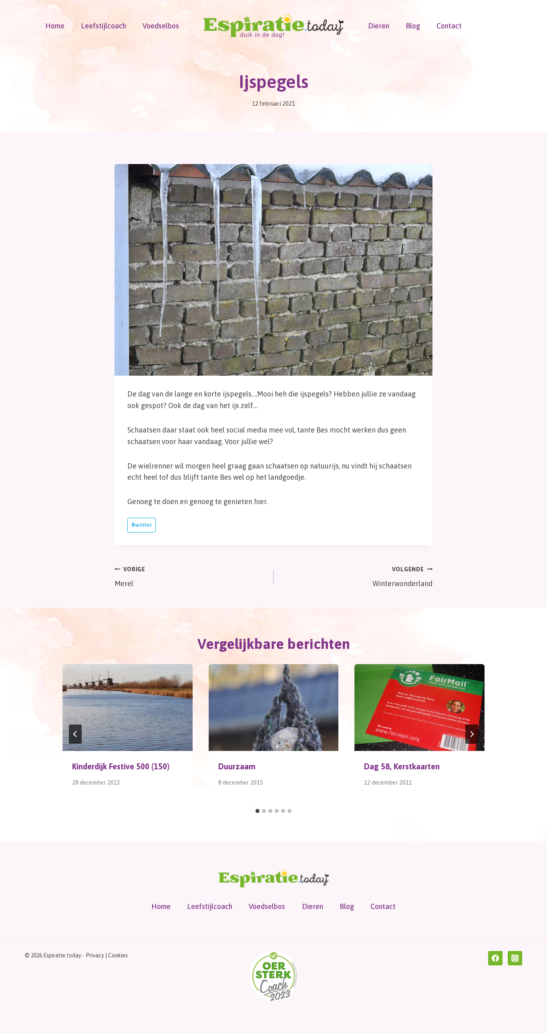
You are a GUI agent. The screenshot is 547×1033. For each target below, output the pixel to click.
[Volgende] (471, 734)
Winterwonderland (402, 577)
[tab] (257, 811)
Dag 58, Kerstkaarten (402, 766)
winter (141, 525)
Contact (449, 26)
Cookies (118, 955)
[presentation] (127, 707)
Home (54, 26)
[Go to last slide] (75, 734)
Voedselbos (161, 26)
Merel (130, 577)
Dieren (378, 26)
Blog (413, 26)
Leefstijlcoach (103, 26)
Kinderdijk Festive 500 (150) (120, 766)
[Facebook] (495, 958)
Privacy (95, 955)
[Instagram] (515, 958)
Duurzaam (236, 766)
